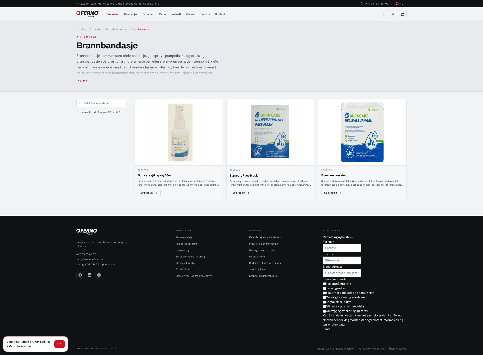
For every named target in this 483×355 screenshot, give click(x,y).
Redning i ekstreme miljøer (265, 263)
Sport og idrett (258, 269)
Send (326, 329)
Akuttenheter (184, 269)
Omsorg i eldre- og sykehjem (345, 297)
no (401, 3)
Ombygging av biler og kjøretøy (347, 311)
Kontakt (220, 14)
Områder (148, 14)
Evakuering (182, 250)
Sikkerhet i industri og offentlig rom (350, 293)
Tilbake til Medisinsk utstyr (101, 111)
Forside (81, 29)
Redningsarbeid (336, 288)
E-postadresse (334, 267)
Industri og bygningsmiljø (264, 243)
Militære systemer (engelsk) (345, 306)
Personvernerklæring (371, 348)
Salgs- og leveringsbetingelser (336, 348)
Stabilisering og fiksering (190, 256)
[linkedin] (89, 275)
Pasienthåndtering (187, 243)
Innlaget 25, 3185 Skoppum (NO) (95, 264)
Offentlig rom (257, 256)
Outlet (163, 14)
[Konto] (393, 14)
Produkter (113, 14)
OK (59, 344)
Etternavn (329, 254)
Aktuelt (176, 14)
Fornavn (328, 242)
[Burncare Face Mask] (271, 149)
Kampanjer (130, 14)
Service (205, 14)
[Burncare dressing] (362, 149)
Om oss (190, 14)
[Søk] (383, 14)
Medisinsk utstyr (116, 29)
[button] (403, 14)
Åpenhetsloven (397, 348)
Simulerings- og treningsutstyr (194, 275)
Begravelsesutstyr (338, 302)
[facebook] (80, 275)
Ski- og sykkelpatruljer (262, 250)
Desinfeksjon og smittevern (265, 237)
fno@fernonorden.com (90, 259)
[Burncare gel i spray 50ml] (179, 149)
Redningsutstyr (185, 237)
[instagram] (99, 275)
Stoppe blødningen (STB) (263, 275)
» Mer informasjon (18, 346)
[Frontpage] (87, 14)
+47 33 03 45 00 (377, 3)
